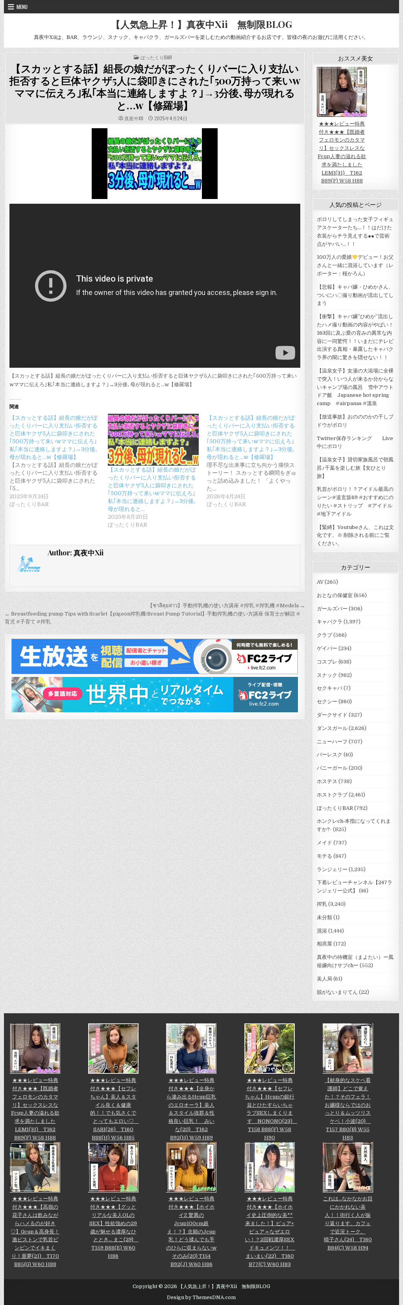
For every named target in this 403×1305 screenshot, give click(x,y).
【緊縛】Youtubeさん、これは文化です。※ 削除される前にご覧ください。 (355, 535)
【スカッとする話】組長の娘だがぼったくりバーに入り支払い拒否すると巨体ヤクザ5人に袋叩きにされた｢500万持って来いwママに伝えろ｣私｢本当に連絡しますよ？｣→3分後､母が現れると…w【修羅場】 (154, 86)
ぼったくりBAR (156, 57)
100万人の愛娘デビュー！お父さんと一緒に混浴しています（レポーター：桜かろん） (355, 265)
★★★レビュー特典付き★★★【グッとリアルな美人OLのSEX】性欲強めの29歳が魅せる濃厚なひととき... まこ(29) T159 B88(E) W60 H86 (114, 1227)
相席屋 (324, 944)
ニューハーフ (332, 742)
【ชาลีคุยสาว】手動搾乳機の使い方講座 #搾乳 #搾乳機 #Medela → (226, 605)
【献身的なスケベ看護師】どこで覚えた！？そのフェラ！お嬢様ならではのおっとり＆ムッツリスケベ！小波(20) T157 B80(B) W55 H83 (348, 1108)
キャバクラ (329, 622)
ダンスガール (332, 728)
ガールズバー (332, 609)
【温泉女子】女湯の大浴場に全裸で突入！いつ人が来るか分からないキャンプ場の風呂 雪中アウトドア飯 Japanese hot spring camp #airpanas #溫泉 (355, 387)
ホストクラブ (332, 795)
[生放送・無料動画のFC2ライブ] (154, 672)
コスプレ (327, 662)
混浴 (322, 931)
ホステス (327, 781)
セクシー (327, 701)
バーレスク (329, 755)
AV (320, 582)
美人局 (324, 979)
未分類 (324, 917)
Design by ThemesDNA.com (201, 1297)
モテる (324, 856)
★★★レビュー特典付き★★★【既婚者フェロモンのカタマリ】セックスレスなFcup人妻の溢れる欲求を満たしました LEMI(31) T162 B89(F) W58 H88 (342, 152)
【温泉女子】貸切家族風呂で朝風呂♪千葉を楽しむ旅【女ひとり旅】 (355, 468)
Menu (22, 7)
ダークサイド (332, 715)
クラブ (324, 635)
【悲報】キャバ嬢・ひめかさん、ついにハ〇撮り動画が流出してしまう (355, 295)
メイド (324, 843)
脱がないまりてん (337, 992)
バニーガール (332, 768)
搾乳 (322, 904)
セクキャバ (329, 688)
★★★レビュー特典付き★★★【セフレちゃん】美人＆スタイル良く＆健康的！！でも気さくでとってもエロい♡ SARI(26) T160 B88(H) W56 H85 (114, 1108)
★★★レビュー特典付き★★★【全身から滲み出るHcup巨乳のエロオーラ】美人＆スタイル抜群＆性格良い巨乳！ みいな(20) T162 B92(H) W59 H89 (191, 1108)
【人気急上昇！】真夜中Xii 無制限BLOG (201, 24)
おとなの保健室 (335, 595)
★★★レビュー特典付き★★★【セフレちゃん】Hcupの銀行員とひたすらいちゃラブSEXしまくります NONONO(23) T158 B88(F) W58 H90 (271, 1108)
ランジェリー (332, 869)
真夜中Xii (133, 118)
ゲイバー (327, 648)
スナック (327, 675)
